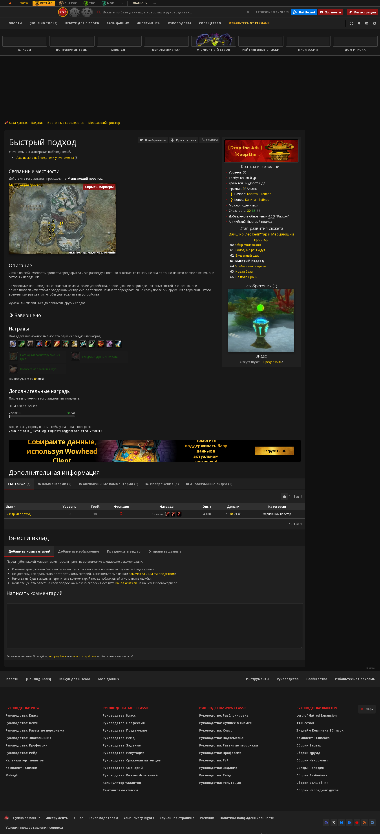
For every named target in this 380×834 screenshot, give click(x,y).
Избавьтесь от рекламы (249, 23)
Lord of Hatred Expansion (316, 715)
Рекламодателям (103, 818)
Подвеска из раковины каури (39, 369)
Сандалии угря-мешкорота (100, 357)
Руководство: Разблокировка (223, 715)
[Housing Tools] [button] (44, 23)
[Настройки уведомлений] (359, 23)
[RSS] (364, 822)
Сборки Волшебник (312, 783)
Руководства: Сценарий (123, 768)
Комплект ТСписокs (313, 738)
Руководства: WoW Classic (223, 708)
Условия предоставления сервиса (34, 827)
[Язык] (374, 23)
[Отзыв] (367, 23)
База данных (118, 23)
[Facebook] (349, 822)
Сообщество (210, 23)
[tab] (19, 483)
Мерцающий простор (104, 122)
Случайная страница (177, 818)
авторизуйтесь (58, 656)
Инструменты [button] (149, 23)
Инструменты (257, 679)
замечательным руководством (152, 574)
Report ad (371, 668)
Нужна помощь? (26, 818)
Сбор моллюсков (248, 245)
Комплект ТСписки (21, 768)
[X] (334, 822)
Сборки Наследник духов (317, 790)
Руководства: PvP (213, 760)
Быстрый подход (18, 514)
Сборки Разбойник (311, 775)
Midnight (12, 775)
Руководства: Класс (21, 715)
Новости (14, 23)
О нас (78, 818)
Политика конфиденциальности (247, 818)
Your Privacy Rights (139, 818)
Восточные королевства (65, 122)
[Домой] (29, 12)
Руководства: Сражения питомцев (132, 760)
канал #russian (126, 583)
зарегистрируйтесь (84, 656)
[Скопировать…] (284, 496)
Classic (71, 3)
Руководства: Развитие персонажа (34, 730)
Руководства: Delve (21, 723)
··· (121, 3)
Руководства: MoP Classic (126, 708)
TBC (92, 3)
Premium (207, 818)
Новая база (244, 271)
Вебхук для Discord (82, 23)
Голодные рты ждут (250, 250)
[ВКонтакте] (372, 822)
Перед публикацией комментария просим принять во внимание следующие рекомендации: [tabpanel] (92, 608)
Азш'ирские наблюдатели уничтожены (45, 157)
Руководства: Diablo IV (316, 708)
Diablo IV (144, 3)
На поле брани (246, 277)
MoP (110, 3)
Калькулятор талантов (24, 760)
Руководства (179, 23)
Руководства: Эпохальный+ (28, 738)
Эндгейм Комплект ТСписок (319, 730)
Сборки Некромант (312, 760)
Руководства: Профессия (26, 745)
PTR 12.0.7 (87, 12)
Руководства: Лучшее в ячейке (225, 723)
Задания (37, 122)
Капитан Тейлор (259, 194)
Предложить (272, 362)
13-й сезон (305, 723)
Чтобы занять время (251, 266)
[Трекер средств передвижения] (155, 451)
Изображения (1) (261, 285)
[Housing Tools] (38, 679)
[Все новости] (10, 3)
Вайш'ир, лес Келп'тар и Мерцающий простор (261, 237)
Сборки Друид (308, 753)
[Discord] (326, 822)
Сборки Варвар (308, 745)
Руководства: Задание (122, 745)
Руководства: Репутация (123, 753)
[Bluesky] (341, 822)
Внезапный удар (247, 255)
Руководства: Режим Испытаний (130, 775)
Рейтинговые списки (120, 790)
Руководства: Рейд (21, 753)
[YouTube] (357, 822)
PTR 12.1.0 (74, 12)
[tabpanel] (154, 509)
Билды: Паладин (310, 768)
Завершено (28, 315)
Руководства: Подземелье (125, 730)
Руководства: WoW (22, 708)
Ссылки (212, 140)
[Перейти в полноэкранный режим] (351, 23)
